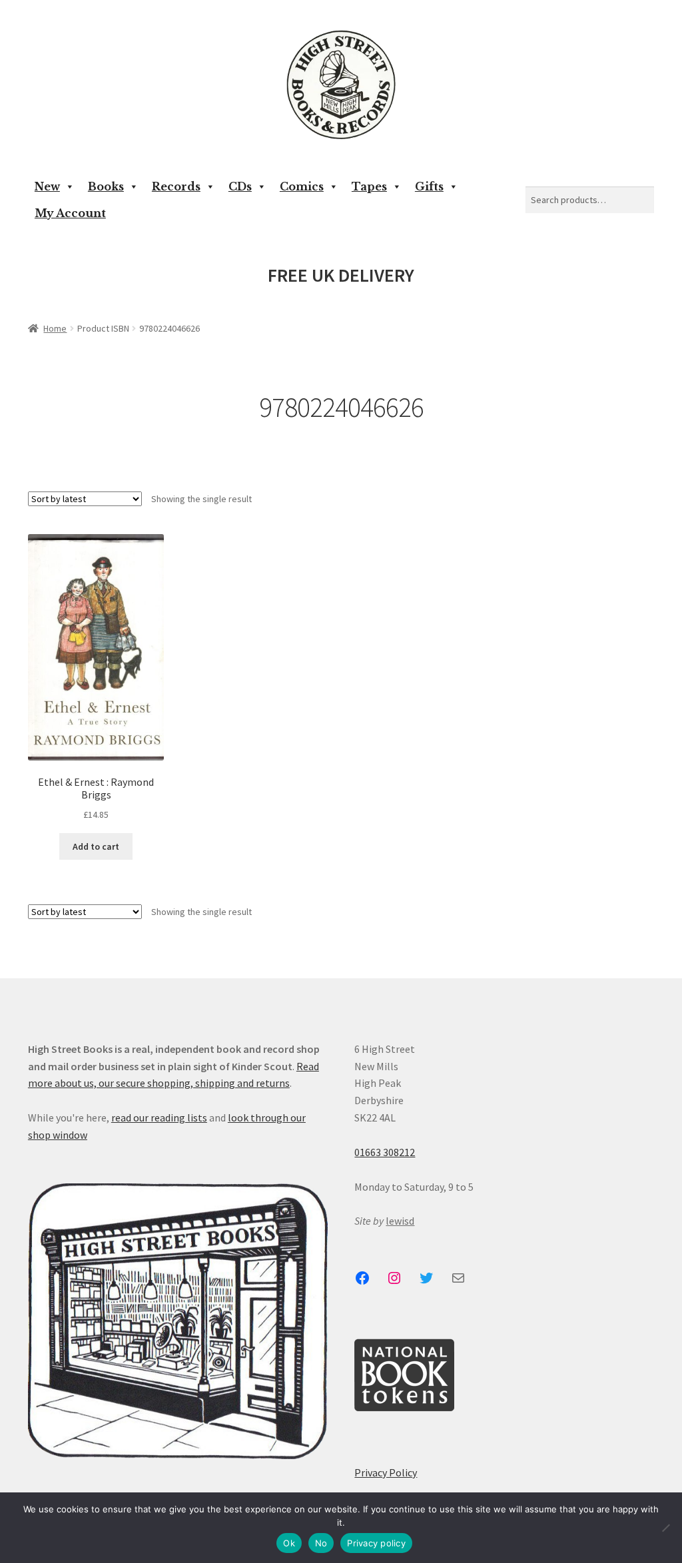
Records (176, 186)
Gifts (429, 186)
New (47, 186)
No (321, 1543)
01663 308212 (384, 1152)
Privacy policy (376, 1543)
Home (55, 328)
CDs (240, 186)
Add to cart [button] (96, 846)
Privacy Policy (385, 1472)
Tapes (369, 186)
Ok (289, 1543)
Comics (302, 186)
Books (106, 186)
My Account (70, 213)
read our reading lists (159, 1117)
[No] (665, 1527)
